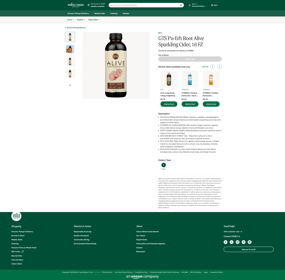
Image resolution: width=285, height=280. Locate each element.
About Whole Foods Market (147, 231)
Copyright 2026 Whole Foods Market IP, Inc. (77, 272)
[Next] (110, 65)
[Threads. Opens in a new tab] (249, 242)
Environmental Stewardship (85, 243)
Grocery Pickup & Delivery (22, 231)
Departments (141, 239)
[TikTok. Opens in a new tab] (243, 242)
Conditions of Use (141, 272)
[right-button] (219, 66)
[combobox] (142, 5)
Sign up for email (248, 249)
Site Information (196, 272)
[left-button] (212, 66)
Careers (139, 247)
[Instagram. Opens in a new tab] (237, 242)
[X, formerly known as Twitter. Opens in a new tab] (231, 242)
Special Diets (16, 255)
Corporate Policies (216, 272)
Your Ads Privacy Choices (124, 272)
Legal (206, 272)
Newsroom (140, 251)
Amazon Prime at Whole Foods (23, 247)
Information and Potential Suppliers (150, 243)
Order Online (16, 264)
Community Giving (81, 239)
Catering (15, 243)
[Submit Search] (181, 5)
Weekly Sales (16, 239)
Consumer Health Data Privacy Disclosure (164, 272)
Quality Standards (81, 235)
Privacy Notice (107, 272)
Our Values (140, 235)
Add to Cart (190, 59)
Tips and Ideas (17, 259)
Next (70, 85)
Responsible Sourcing (82, 231)
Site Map (184, 272)
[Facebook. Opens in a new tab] (225, 242)
